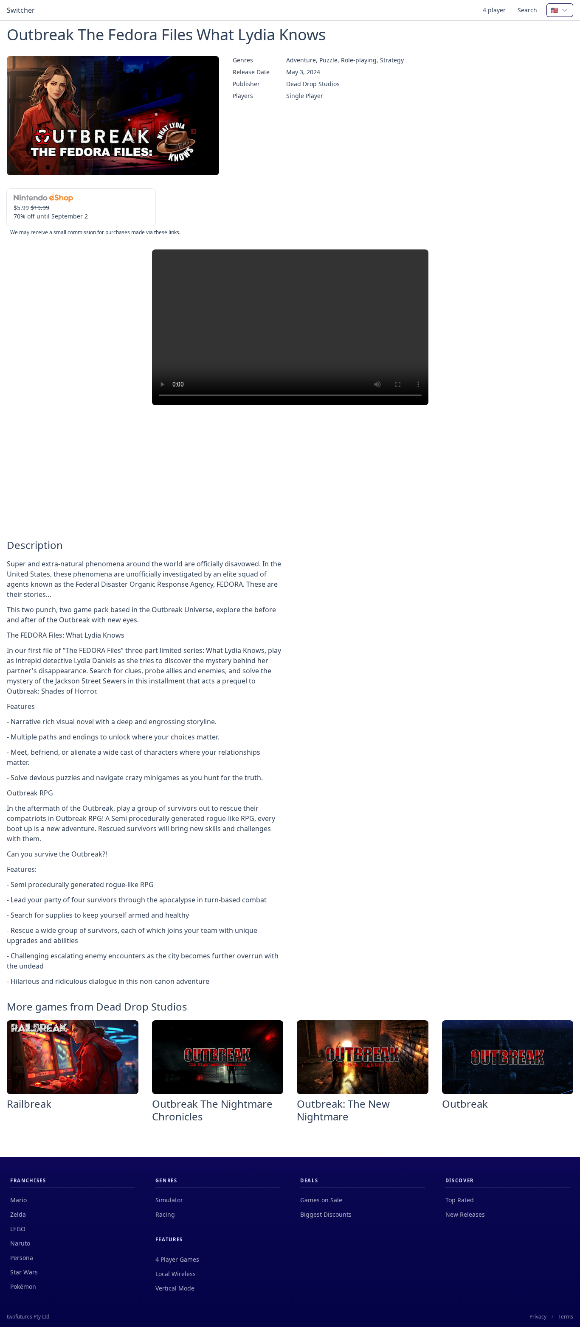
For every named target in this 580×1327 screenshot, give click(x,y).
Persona (21, 1258)
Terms (565, 1316)
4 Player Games (177, 1259)
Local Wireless (175, 1274)
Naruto (20, 1243)
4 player (494, 10)
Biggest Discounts (326, 1214)
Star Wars (24, 1272)
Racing (165, 1214)
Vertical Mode (174, 1288)
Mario (18, 1200)
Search (527, 10)
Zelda (18, 1214)
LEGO (17, 1229)
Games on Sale (321, 1200)
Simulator (169, 1200)
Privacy (537, 1316)
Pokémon (23, 1286)
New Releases (465, 1214)
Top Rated (459, 1200)
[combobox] (559, 10)
